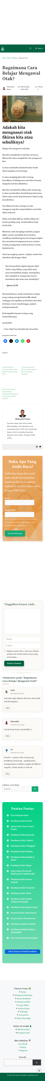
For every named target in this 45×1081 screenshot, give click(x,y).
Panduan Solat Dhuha (22, 851)
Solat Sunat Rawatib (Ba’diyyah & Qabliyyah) (23, 872)
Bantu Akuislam (24, 998)
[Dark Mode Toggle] (39, 1070)
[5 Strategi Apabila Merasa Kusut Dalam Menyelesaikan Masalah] (29, 359)
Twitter (23, 1047)
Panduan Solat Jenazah (22, 835)
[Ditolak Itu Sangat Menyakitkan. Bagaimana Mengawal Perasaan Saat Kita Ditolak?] (10, 382)
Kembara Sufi (24, 1033)
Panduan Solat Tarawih (22, 888)
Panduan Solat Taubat (22, 840)
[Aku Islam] (2, 48)
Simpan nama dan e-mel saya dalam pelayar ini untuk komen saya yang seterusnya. (23, 654)
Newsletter (23, 1015)
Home (4, 58)
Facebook (23, 1044)
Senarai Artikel (23, 1002)
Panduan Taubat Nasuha (23, 924)
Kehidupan (14, 58)
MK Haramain (23, 1029)
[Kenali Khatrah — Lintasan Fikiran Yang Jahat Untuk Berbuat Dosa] (10, 359)
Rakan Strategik (23, 1018)
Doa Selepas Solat (19, 815)
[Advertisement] (22, 22)
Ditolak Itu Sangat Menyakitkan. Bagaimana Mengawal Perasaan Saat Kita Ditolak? (10, 394)
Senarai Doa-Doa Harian (23, 918)
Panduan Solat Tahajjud (23, 846)
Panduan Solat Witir (21, 893)
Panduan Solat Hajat (21, 865)
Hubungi (23, 1011)
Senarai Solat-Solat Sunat (24, 913)
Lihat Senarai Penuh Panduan (22, 951)
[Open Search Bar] (30, 48)
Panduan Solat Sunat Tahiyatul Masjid (21, 900)
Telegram (23, 1050)
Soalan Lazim (23, 1008)
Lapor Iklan (23, 1005)
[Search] (35, 789)
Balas (8, 708)
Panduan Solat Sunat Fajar (24, 907)
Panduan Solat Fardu (21, 821)
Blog (8, 58)
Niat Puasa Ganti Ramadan (24, 938)
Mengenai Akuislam (23, 995)
